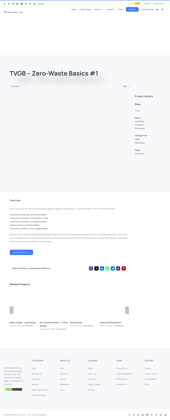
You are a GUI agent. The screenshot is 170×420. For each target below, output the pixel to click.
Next (125, 86)
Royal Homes (76, 322)
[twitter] (134, 415)
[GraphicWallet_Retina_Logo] (13, 360)
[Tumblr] (118, 268)
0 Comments (28, 326)
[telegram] (165, 415)
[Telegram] (112, 268)
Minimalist (139, 142)
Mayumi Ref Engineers (110, 322)
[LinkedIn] (102, 268)
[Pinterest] (123, 268)
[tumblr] (156, 415)
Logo (137, 139)
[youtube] (147, 415)
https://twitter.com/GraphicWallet (25, 225)
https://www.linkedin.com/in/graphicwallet (29, 228)
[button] (162, 9)
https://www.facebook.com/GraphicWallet (28, 214)
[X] (96, 268)
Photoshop (140, 128)
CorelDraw (139, 121)
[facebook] (129, 415)
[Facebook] (91, 268)
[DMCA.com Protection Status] (14, 389)
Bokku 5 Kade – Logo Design (23, 322)
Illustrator (139, 125)
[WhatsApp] (107, 268)
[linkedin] (143, 415)
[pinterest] (152, 415)
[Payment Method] (85, 414)
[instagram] (138, 415)
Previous (15, 86)
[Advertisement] (85, 36)
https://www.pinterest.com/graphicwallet (28, 221)
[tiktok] (161, 415)
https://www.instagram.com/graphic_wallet (29, 218)
